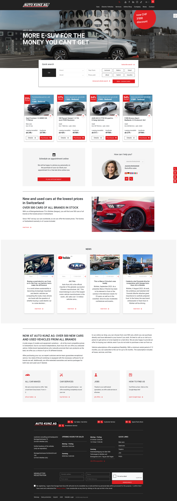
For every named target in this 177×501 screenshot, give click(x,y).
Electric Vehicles (107, 7)
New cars (121, 442)
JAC (120, 453)
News (145, 7)
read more (26, 227)
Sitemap (36, 497)
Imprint (55, 497)
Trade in (121, 449)
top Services (64, 397)
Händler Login (69, 497)
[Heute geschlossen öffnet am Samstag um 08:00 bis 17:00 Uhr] (175, 16)
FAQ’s (120, 456)
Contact (151, 7)
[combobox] (71, 70)
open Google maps (135, 397)
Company (137, 7)
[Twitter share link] (46, 273)
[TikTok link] (141, 2)
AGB (61, 497)
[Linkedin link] (133, 2)
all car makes (29, 397)
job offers (97, 397)
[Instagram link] (137, 2)
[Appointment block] (175, 181)
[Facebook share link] (38, 273)
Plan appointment (53, 179)
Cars (97, 7)
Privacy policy (61, 488)
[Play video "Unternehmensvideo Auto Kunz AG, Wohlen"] (123, 214)
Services (118, 7)
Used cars (122, 446)
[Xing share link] (50, 273)
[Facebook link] (129, 2)
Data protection (46, 497)
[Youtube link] (125, 2)
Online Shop (128, 7)
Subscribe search (126, 64)
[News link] (39, 264)
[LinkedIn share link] (42, 273)
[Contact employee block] (175, 177)
